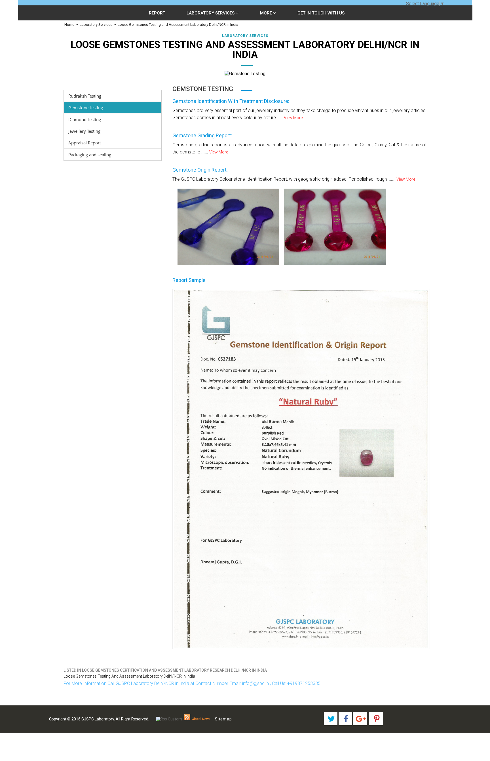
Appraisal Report (84, 143)
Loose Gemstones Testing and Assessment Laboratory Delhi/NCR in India (178, 24)
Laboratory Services (211, 13)
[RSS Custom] (169, 719)
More (266, 13)
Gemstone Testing (85, 107)
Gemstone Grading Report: (202, 135)
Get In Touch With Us (321, 13)
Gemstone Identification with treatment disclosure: (230, 101)
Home (69, 24)
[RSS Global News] (197, 719)
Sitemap (223, 719)
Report (157, 13)
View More (293, 117)
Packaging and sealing (89, 154)
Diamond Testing (84, 119)
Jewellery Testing (84, 131)
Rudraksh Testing (84, 96)
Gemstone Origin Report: (200, 170)
